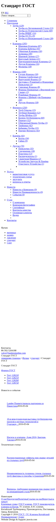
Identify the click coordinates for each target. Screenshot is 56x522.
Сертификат (19, 207)
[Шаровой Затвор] (18, 312)
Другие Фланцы (28, 102)
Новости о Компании (25, 189)
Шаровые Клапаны (29, 46)
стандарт (35, 358)
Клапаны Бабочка (29, 49)
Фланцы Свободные (29, 77)
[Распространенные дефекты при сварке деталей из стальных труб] (5, 456)
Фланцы (19, 72)
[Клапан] (18, 279)
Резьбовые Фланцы (29, 95)
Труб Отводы (27, 110)
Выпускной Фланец (29, 79)
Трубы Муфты (27, 115)
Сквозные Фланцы (29, 87)
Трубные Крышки (29, 113)
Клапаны (20, 43)
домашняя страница (11, 358)
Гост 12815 (13, 383)
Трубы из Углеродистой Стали (35, 31)
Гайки (23, 141)
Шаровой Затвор (28, 56)
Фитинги (20, 107)
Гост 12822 (13, 375)
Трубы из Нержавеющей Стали (35, 38)
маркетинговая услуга (23, 174)
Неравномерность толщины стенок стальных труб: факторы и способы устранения (29, 474)
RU (7, 13)
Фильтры (25, 66)
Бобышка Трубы (28, 128)
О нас (4, 499)
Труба (18, 25)
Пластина (25, 154)
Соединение (26, 151)
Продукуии (12, 499)
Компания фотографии (24, 205)
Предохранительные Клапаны (34, 61)
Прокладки (26, 148)
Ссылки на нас (35, 499)
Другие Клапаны (28, 64)
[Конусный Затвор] (18, 346)
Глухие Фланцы (28, 74)
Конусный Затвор (29, 59)
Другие (18, 146)
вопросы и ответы (21, 182)
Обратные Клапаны (30, 51)
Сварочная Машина (29, 159)
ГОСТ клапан (25, 504)
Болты (23, 138)
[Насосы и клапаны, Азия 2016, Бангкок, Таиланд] (5, 435)
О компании (19, 202)
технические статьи (22, 177)
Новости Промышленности (28, 192)
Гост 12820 (13, 380)
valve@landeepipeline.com (13, 353)
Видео (16, 215)
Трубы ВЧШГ (27, 33)
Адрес (21, 517)
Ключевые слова (9, 504)
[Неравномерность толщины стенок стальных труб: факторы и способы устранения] (5, 471)
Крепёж (19, 136)
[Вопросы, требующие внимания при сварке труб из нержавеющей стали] (5, 487)
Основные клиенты (22, 212)
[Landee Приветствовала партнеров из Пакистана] (5, 401)
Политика (23, 499)
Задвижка (25, 54)
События (19, 194)
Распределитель (27, 156)
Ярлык (25, 358)
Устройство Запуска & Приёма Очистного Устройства (33, 162)
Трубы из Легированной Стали (35, 28)
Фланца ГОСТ (8, 370)
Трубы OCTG (26, 36)
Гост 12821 (13, 378)
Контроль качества (22, 210)
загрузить (17, 179)
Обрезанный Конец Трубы (33, 123)
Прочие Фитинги (29, 130)
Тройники (25, 125)
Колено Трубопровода (31, 118)
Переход (24, 120)
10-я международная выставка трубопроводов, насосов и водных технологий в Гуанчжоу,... (30, 421)
